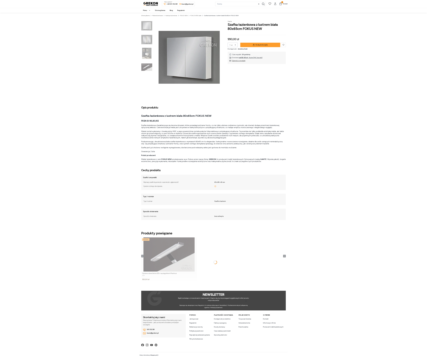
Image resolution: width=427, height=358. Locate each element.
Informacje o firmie (269, 323)
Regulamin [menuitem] (181, 10)
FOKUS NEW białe (195, 15)
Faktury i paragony (220, 323)
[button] (263, 4)
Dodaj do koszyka (262, 45)
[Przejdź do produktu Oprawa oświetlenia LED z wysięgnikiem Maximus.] (169, 254)
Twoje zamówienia (245, 319)
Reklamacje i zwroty (196, 327)
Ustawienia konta (244, 323)
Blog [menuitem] (171, 10)
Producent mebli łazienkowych (273, 327)
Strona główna (145, 15)
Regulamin (192, 323)
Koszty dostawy (219, 327)
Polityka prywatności (196, 331)
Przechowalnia (243, 327)
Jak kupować (193, 319)
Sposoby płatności (220, 335)
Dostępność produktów (222, 319)
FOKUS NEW (184, 15)
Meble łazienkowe (157, 15)
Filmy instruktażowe (196, 339)
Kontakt (265, 319)
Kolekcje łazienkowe (171, 15)
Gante (230, 21)
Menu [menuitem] (145, 10)
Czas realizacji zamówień (222, 331)
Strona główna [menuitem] (160, 10)
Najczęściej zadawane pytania (199, 335)
